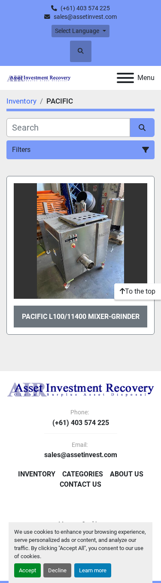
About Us (126, 474)
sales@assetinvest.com (85, 16)
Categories (82, 474)
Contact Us (80, 484)
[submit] (142, 127)
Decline (57, 570)
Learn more (92, 570)
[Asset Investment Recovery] (80, 389)
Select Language (77, 30)
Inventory (36, 474)
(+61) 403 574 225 (85, 8)
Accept (27, 570)
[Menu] (125, 78)
